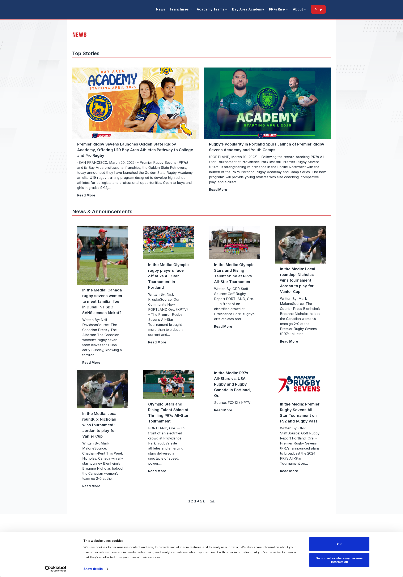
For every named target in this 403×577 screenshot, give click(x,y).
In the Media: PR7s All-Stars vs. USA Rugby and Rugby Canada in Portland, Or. (232, 384)
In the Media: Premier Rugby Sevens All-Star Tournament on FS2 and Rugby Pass (299, 412)
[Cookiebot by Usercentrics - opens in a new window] (55, 569)
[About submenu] (305, 9)
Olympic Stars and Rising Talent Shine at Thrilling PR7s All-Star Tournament (168, 412)
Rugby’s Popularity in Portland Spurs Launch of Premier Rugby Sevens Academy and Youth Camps (266, 147)
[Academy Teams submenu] (226, 9)
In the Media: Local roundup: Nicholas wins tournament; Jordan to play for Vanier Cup (297, 280)
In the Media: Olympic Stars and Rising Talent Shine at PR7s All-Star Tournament (234, 273)
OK (339, 544)
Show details (93, 569)
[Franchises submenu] (191, 9)
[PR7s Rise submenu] (287, 9)
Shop (318, 9)
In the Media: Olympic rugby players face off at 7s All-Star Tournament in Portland (168, 276)
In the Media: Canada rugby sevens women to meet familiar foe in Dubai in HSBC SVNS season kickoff (102, 301)
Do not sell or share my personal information (339, 559)
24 (212, 501)
